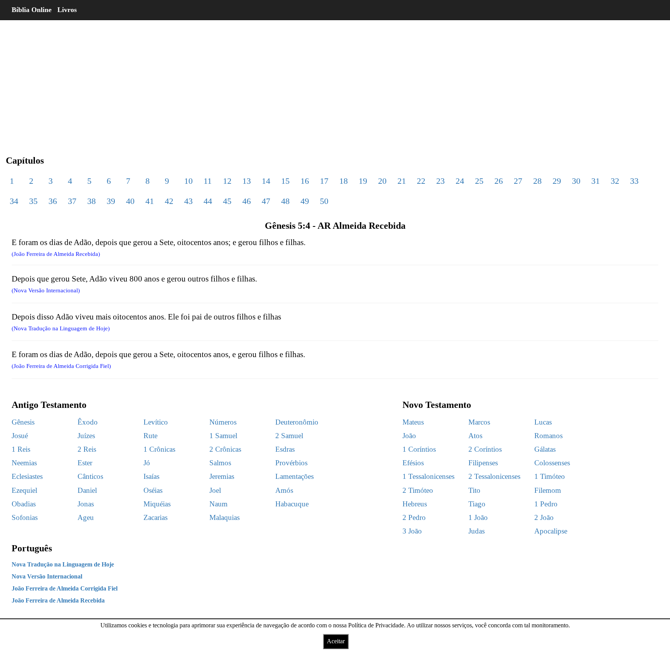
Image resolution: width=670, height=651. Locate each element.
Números (223, 422)
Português (32, 548)
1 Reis (21, 449)
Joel (215, 490)
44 (208, 201)
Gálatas (545, 449)
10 (188, 181)
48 (285, 201)
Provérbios (291, 463)
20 (382, 181)
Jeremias (221, 476)
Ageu (86, 517)
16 (304, 181)
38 (91, 201)
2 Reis (87, 449)
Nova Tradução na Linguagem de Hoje (63, 564)
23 (440, 181)
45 (227, 201)
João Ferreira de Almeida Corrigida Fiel (64, 588)
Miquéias (157, 504)
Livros (67, 10)
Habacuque (292, 504)
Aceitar (336, 641)
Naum (218, 504)
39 (111, 201)
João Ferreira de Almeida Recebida (58, 600)
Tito (474, 490)
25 (479, 181)
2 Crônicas (225, 449)
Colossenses (552, 463)
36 (52, 201)
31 (595, 181)
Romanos (548, 436)
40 (130, 201)
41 (149, 201)
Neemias (24, 463)
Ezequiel (24, 490)
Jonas (86, 504)
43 (188, 201)
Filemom (547, 490)
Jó (146, 463)
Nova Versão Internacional (47, 576)
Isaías (151, 476)
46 (246, 201)
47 (266, 201)
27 (518, 181)
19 (363, 181)
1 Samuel (223, 436)
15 (285, 181)
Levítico (155, 422)
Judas (476, 531)
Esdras (285, 449)
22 (421, 181)
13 (246, 181)
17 (324, 181)
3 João (412, 531)
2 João (544, 517)
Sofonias (25, 517)
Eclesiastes (27, 476)
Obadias (24, 504)
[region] (335, 81)
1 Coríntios (419, 449)
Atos (475, 436)
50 (324, 201)
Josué (20, 436)
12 (227, 181)
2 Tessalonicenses (494, 476)
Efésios (413, 463)
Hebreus (414, 504)
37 (72, 201)
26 (498, 181)
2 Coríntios (485, 449)
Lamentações (294, 476)
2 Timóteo (417, 490)
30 (576, 181)
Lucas (543, 422)
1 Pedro (546, 504)
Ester (85, 463)
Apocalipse (550, 531)
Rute (150, 436)
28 (537, 181)
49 (304, 201)
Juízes (86, 436)
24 (460, 181)
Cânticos (90, 476)
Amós (284, 490)
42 (169, 201)
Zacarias (155, 517)
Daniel (87, 490)
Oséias (152, 490)
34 (14, 201)
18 (343, 181)
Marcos (479, 422)
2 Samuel (289, 436)
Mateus (413, 422)
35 (33, 201)
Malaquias (224, 517)
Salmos (220, 463)
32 (615, 181)
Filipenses (483, 463)
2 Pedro (414, 517)
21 (401, 181)
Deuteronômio (296, 422)
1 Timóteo (549, 476)
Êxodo (88, 422)
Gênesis (23, 422)
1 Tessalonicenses (428, 476)
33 (634, 181)
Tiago (476, 504)
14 (266, 181)
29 (557, 181)
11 (208, 181)
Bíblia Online (32, 10)
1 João (478, 517)
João (409, 436)
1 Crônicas (159, 449)
